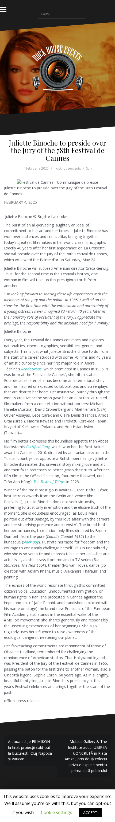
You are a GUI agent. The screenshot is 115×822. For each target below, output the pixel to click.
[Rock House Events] (57, 68)
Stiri (89, 168)
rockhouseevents (68, 168)
